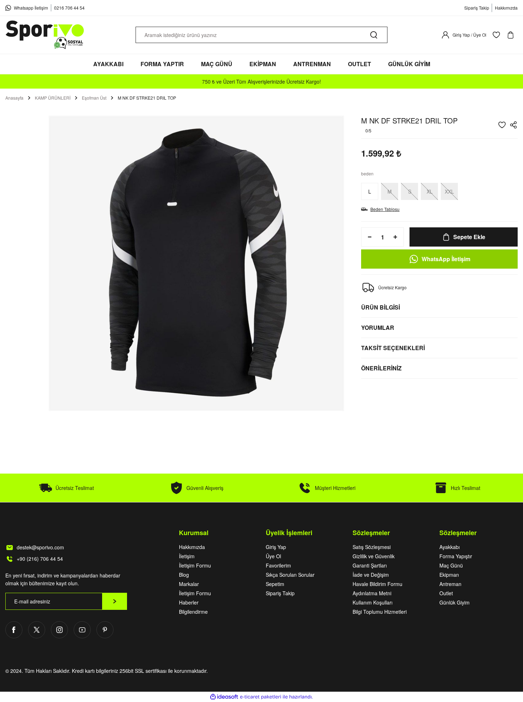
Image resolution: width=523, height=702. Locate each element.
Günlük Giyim (454, 602)
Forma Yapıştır (455, 556)
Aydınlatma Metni (372, 593)
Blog (184, 574)
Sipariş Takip (280, 593)
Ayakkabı (449, 546)
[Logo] (45, 35)
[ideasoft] (224, 696)
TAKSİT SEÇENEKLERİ (393, 348)
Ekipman (449, 574)
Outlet (446, 593)
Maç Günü (451, 565)
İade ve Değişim (371, 574)
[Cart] (512, 35)
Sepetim (275, 583)
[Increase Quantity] (397, 237)
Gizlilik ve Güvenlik (374, 556)
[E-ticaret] (260, 697)
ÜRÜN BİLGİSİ (380, 307)
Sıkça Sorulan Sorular (290, 574)
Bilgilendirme (193, 611)
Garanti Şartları (370, 565)
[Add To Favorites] (502, 125)
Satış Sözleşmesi (372, 546)
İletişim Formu (195, 565)
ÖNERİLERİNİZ (381, 368)
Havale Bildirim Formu (377, 583)
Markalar (189, 583)
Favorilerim (278, 565)
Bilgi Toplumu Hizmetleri (380, 611)
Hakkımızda (192, 546)
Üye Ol (273, 556)
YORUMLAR (377, 327)
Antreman (450, 583)
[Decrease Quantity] (367, 237)
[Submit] (114, 601)
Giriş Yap (276, 546)
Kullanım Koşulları (372, 602)
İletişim (187, 556)
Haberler (189, 602)
